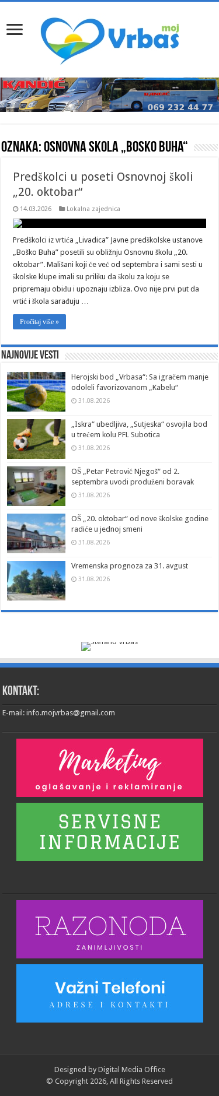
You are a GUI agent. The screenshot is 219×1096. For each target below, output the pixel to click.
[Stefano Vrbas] (109, 646)
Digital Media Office (131, 1069)
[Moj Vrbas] (109, 37)
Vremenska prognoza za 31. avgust (129, 565)
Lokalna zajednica (93, 209)
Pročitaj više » (39, 322)
